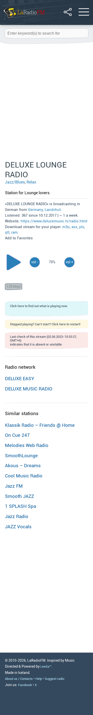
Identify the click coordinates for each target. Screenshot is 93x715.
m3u (66, 227)
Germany (35, 209)
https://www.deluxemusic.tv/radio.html (54, 221)
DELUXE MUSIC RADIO (28, 389)
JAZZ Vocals (18, 527)
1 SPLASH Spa (20, 506)
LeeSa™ (45, 666)
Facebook (25, 685)
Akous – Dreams (23, 465)
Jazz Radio (16, 516)
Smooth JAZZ (19, 496)
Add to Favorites (19, 238)
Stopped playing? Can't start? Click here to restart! (45, 324)
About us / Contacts (19, 679)
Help (38, 679)
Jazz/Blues (15, 182)
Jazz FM (14, 486)
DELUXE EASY (19, 378)
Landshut (53, 209)
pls (81, 227)
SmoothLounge (21, 455)
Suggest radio (54, 679)
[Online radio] (23, 18)
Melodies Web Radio (26, 445)
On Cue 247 (17, 435)
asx (74, 227)
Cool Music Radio (23, 476)
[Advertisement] (46, 102)
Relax (31, 182)
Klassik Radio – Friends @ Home (40, 425)
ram (14, 232)
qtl (7, 232)
